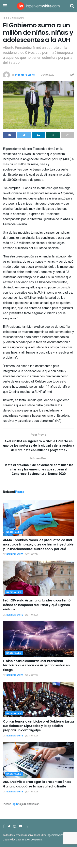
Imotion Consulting (32, 839)
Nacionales (18, 18)
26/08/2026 (32, 675)
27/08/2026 (32, 554)
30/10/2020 (47, 75)
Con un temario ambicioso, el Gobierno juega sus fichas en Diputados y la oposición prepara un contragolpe (38, 726)
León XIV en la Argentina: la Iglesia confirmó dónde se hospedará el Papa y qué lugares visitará (37, 605)
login (15, 804)
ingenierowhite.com (58, 835)
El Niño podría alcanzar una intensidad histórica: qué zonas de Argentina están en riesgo (36, 665)
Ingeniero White (25, 75)
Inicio (6, 18)
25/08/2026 (32, 791)
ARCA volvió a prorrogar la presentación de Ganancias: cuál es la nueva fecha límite (37, 784)
